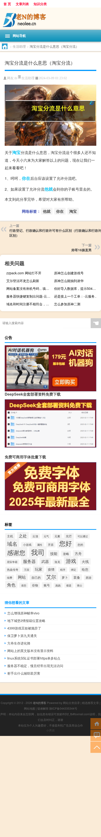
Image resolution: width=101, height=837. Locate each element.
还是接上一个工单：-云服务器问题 (77, 296)
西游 (88, 577)
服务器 (29, 561)
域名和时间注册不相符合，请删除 (29, 304)
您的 (80, 544)
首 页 (7, 3)
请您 (23, 585)
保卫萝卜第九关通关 (22, 635)
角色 (11, 585)
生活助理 (19, 46)
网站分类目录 (71, 703)
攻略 (66, 553)
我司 (38, 552)
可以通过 (83, 536)
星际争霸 (12, 562)
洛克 (57, 562)
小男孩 (50, 730)
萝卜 (65, 577)
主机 (10, 536)
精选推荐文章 (90, 703)
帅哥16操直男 (81, 250)
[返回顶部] (95, 747)
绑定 (73, 569)
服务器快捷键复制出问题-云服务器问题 (29, 296)
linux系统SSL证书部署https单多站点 (33, 658)
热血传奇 (12, 569)
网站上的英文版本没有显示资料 (30, 650)
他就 (48, 189)
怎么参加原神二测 (67, 304)
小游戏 (27, 544)
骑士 (79, 585)
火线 (85, 561)
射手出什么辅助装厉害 (23, 673)
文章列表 (22, 3)
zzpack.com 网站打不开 (23, 273)
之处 (23, 535)
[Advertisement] (50, 786)
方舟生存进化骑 (18, 643)
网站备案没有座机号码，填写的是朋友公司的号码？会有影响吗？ (29, 288)
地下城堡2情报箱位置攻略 (26, 620)
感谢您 (16, 552)
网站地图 (29, 708)
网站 (22, 577)
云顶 (35, 536)
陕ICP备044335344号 (63, 708)
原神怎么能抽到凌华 (69, 280)
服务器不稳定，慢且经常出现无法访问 (35, 665)
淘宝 (16, 152)
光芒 (69, 536)
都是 (68, 585)
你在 (26, 178)
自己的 (36, 577)
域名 (12, 543)
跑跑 (58, 585)
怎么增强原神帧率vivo (23, 613)
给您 (85, 569)
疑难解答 (43, 708)
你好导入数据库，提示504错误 (76, 288)
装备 (77, 577)
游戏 (71, 560)
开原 (51, 544)
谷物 (35, 585)
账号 (47, 585)
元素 (57, 536)
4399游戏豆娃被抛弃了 (24, 628)
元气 (46, 536)
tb (16, 78)
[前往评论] (95, 735)
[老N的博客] (50, 19)
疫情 (51, 569)
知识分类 (40, 3)
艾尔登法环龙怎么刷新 (22, 280)
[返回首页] (95, 723)
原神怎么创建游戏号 (69, 273)
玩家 (38, 569)
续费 (9, 577)
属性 (39, 544)
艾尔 (51, 576)
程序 (62, 569)
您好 (65, 543)
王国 (26, 569)
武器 (45, 561)
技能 (53, 553)
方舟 (78, 553)
